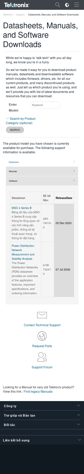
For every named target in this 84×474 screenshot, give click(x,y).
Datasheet (14, 161)
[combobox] (45, 105)
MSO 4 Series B (21, 208)
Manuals (13, 171)
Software (13, 180)
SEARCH (15, 129)
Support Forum (42, 367)
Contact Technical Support (42, 325)
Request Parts (42, 346)
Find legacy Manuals (38, 391)
